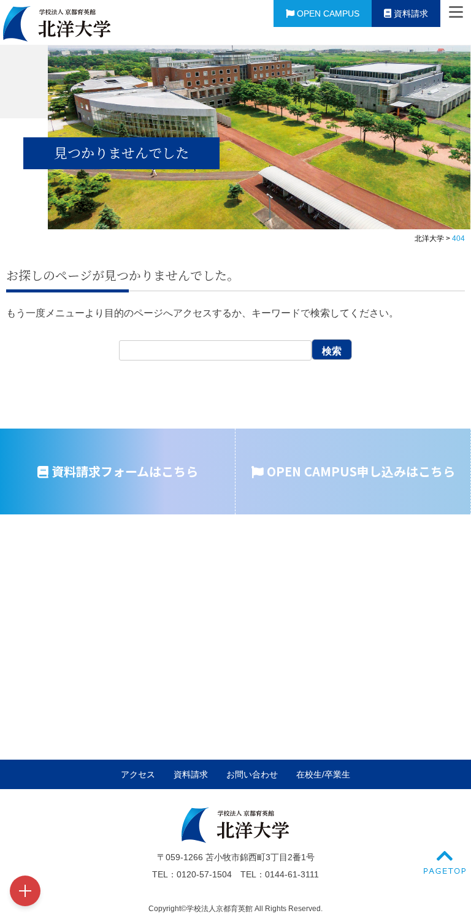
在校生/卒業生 (323, 774)
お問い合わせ (252, 774)
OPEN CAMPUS (326, 13)
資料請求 (409, 13)
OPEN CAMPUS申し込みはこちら (359, 471)
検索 (332, 351)
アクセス (138, 774)
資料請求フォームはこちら (123, 471)
